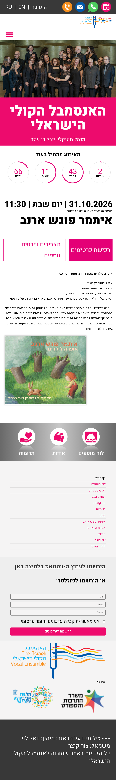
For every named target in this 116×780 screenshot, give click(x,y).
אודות (102, 534)
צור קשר (100, 540)
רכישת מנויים (97, 490)
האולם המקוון (97, 497)
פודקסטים (99, 503)
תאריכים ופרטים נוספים (41, 250)
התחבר (39, 7)
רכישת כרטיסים (90, 250)
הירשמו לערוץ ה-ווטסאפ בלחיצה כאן (60, 566)
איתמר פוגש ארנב (94, 521)
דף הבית (100, 478)
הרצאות (101, 509)
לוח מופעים (98, 484)
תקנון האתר (98, 546)
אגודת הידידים (96, 528)
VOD (103, 515)
